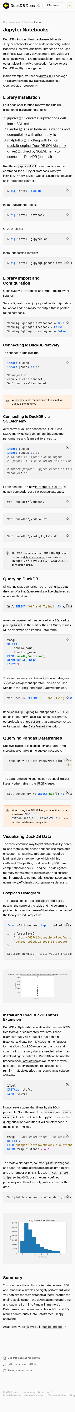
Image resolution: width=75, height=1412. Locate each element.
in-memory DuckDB (48, 487)
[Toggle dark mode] (70, 5)
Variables (17, 400)
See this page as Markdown (24, 1358)
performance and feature (27, 438)
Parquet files (29, 1061)
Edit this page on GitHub (22, 1364)
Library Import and (21, 280)
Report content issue (20, 1370)
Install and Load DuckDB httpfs (30, 1017)
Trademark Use (57, 1395)
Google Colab (18, 85)
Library (21, 97)
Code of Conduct (34, 1395)
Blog (72, 1395)
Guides (28, 22)
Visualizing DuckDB (27, 836)
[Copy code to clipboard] (67, 190)
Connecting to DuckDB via (26, 419)
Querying (20, 579)
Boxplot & (21, 893)
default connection (15, 492)
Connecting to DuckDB (31, 345)
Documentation (12, 22)
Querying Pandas (32, 738)
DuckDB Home (12, 1395)
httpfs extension (27, 1027)
